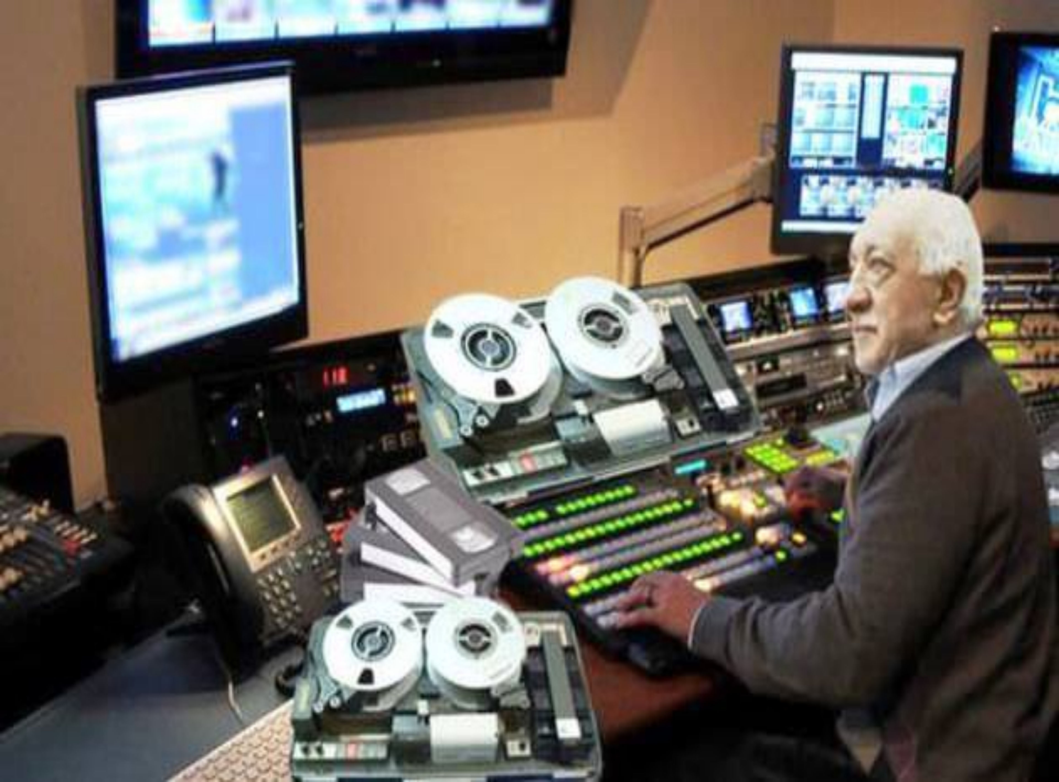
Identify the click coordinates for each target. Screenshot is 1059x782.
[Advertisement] (529, 740)
